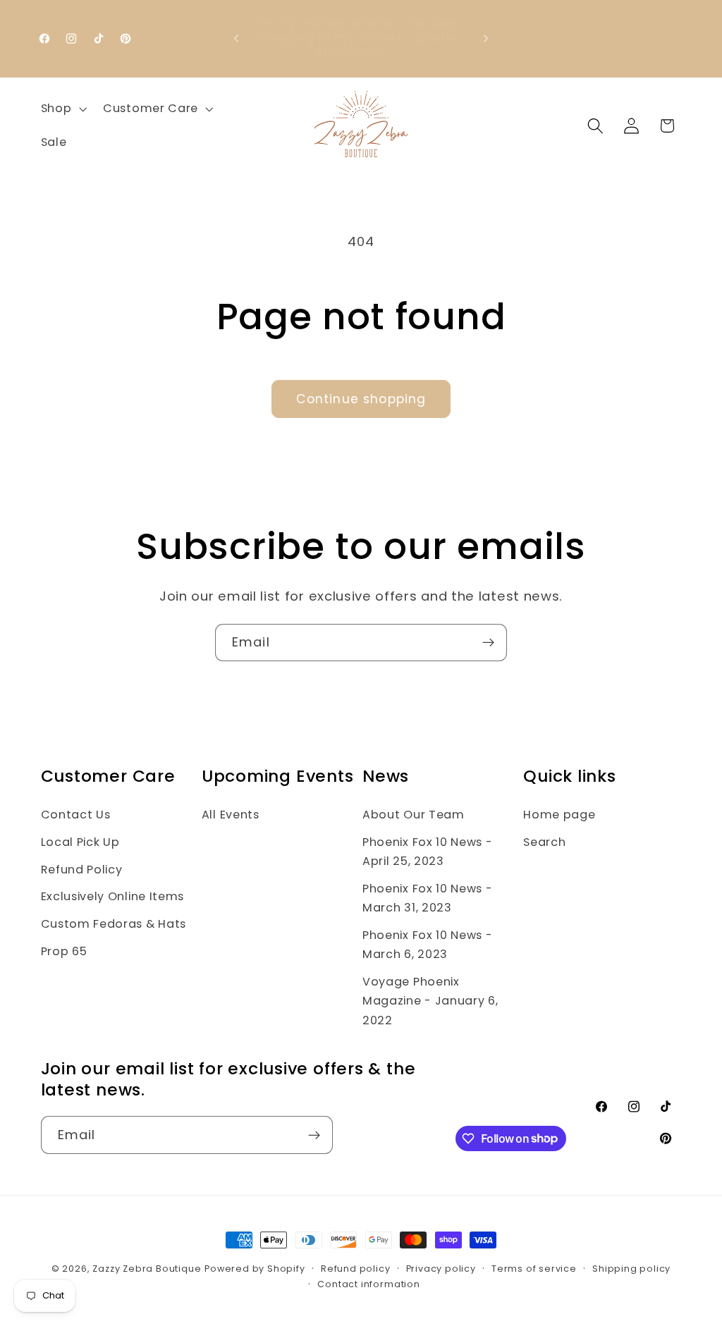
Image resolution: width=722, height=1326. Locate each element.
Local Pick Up (80, 842)
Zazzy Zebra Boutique (146, 1269)
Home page (559, 814)
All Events (230, 814)
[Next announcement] (485, 38)
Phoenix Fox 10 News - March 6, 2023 (427, 944)
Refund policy (355, 1269)
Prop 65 (64, 951)
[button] (62, 108)
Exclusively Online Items (113, 896)
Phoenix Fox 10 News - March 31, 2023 (427, 898)
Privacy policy (441, 1269)
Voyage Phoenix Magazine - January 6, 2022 (430, 1001)
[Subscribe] (488, 643)
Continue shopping (361, 399)
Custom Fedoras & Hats (114, 924)
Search (544, 842)
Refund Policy (82, 869)
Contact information (368, 1284)
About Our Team (413, 814)
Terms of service (534, 1269)
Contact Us (76, 814)
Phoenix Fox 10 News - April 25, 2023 (427, 851)
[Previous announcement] (236, 38)
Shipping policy (631, 1269)
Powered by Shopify (254, 1269)
